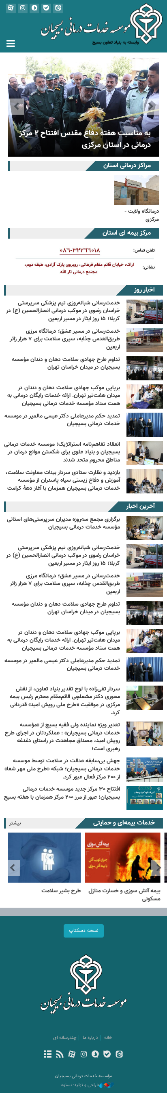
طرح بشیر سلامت (64, 891)
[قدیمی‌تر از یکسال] (83, 107)
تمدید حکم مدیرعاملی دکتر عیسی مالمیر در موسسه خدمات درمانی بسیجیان (62, 420)
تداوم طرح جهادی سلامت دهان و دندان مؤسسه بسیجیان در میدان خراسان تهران (66, 363)
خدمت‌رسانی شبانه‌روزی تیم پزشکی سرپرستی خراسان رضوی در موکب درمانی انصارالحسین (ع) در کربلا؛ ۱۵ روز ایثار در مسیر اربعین (63, 311)
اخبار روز (144, 290)
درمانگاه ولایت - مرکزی (141, 215)
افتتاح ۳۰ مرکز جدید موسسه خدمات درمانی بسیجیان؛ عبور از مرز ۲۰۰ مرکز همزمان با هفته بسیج (62, 793)
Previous (151, 107)
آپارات (11, 8)
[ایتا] (119, 1055)
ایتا (58, 8)
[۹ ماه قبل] (144, 734)
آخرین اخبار (140, 506)
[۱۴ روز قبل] (144, 556)
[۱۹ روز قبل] (144, 641)
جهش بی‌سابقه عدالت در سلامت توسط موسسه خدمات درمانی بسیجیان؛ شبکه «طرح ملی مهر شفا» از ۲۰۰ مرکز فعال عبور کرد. (62, 769)
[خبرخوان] (60, 1055)
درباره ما (90, 1037)
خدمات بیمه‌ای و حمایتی (124, 823)
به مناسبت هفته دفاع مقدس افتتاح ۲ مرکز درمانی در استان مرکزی (85, 139)
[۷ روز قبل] (144, 528)
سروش (34, 8)
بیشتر (15, 823)
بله (46, 8)
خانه (108, 1037)
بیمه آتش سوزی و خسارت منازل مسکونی (127, 895)
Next (16, 107)
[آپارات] (71, 1055)
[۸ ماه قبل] (144, 698)
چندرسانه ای (65, 1037)
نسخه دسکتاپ (83, 931)
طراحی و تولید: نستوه (80, 1085)
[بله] (107, 1055)
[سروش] (95, 1055)
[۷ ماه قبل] (144, 669)
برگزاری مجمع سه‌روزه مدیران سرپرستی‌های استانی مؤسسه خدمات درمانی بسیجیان (63, 523)
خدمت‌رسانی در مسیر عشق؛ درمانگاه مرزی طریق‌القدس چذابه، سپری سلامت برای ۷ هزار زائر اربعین (65, 339)
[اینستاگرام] (83, 1055)
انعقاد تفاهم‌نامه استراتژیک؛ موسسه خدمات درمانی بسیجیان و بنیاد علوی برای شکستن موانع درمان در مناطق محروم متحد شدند (62, 452)
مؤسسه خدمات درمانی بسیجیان (83, 26)
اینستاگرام (23, 8)
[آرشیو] (48, 1055)
